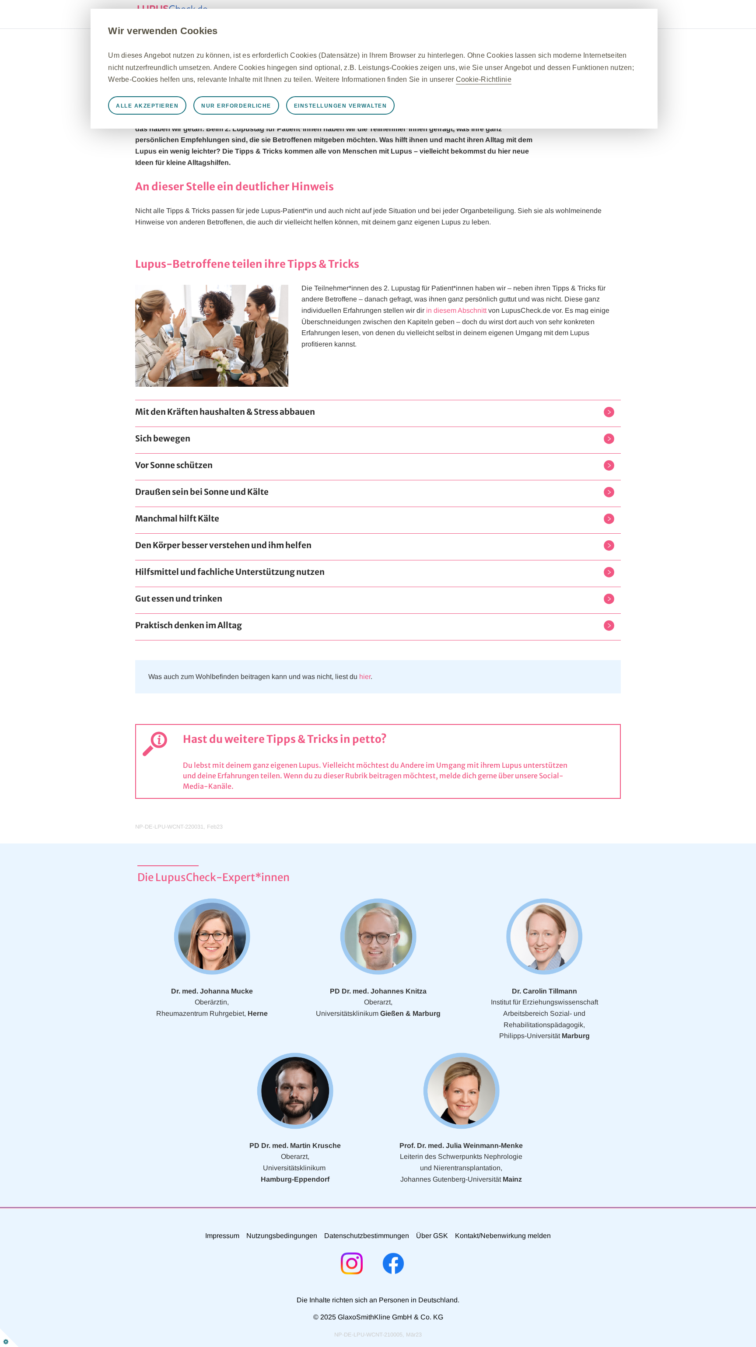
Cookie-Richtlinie (483, 79)
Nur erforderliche (236, 106)
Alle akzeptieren (147, 106)
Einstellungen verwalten (340, 106)
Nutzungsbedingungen (281, 1235)
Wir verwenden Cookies (162, 30)
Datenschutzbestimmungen (366, 1235)
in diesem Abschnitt (456, 310)
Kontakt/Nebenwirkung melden (503, 1235)
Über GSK (432, 1235)
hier (365, 676)
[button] (225, 413)
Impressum (222, 1235)
